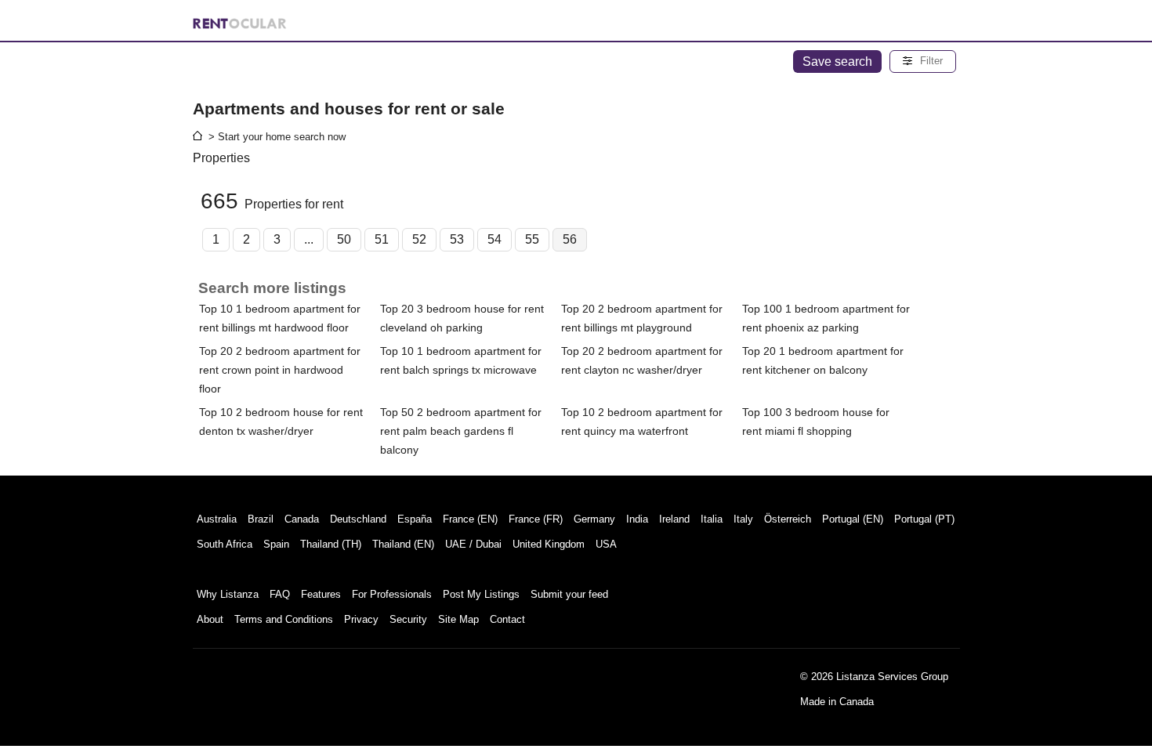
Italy (743, 519)
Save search (837, 61)
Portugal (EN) (852, 519)
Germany (594, 519)
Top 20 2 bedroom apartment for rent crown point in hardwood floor (279, 370)
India (637, 519)
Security (408, 619)
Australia (217, 519)
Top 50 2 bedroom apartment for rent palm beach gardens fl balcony (461, 431)
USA (606, 544)
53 (457, 239)
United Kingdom (549, 544)
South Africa (224, 544)
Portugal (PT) (924, 519)
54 (494, 239)
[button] (922, 61)
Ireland (674, 519)
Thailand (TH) (330, 544)
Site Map (458, 619)
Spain (276, 544)
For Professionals (392, 594)
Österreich (787, 519)
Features (321, 594)
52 (419, 239)
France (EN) (470, 519)
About (210, 619)
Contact (507, 619)
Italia (712, 519)
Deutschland (358, 519)
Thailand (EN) (403, 544)
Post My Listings (481, 594)
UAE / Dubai (473, 544)
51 (382, 239)
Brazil (261, 519)
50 (344, 239)
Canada (301, 519)
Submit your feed (569, 594)
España (414, 519)
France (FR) (536, 519)
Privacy (361, 619)
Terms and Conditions (283, 619)
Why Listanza (228, 594)
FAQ (280, 594)
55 (532, 239)
